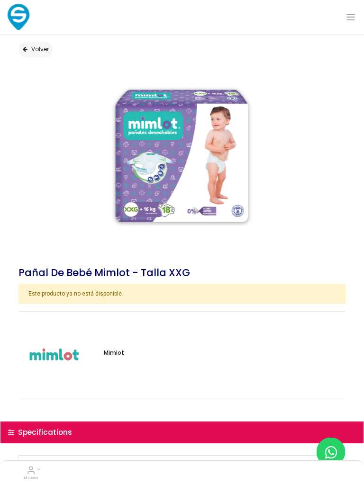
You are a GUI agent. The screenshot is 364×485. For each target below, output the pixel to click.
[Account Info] (31, 471)
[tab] (182, 432)
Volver (40, 49)
